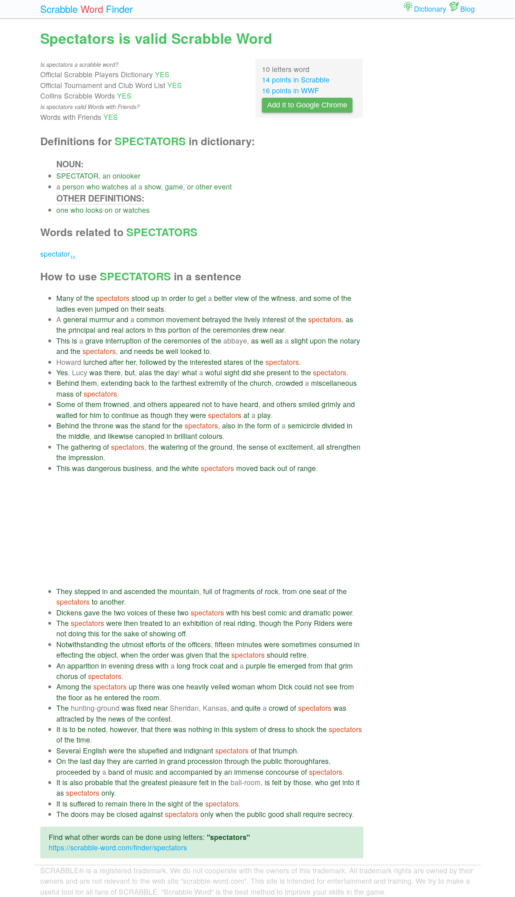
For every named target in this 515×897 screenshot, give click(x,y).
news (116, 719)
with (232, 612)
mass (65, 394)
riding (246, 623)
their (138, 309)
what (189, 372)
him (95, 415)
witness (283, 298)
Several (68, 750)
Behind (67, 383)
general (75, 319)
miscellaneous (334, 383)
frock (200, 665)
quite (253, 708)
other (204, 186)
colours (210, 436)
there (112, 372)
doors (80, 814)
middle (79, 436)
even (85, 309)
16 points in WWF (290, 90)
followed (153, 362)
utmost (133, 644)
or (190, 186)
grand (176, 761)
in (164, 298)
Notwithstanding (82, 644)
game (174, 186)
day (172, 372)
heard (249, 404)
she (259, 372)
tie (272, 665)
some (322, 298)
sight (231, 372)
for (83, 415)
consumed (335, 644)
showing (162, 633)
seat (320, 591)
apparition (83, 665)
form (264, 425)
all (320, 447)
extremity (213, 383)
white (190, 468)
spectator (57, 254)
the (89, 298)
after (116, 362)
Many (65, 298)
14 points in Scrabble (296, 79)
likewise (120, 436)
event (223, 186)
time (83, 739)
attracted (70, 719)
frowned (116, 404)
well (267, 340)
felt (204, 782)
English (95, 750)
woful (213, 372)
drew (260, 330)
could (303, 686)
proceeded (73, 772)
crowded (289, 383)
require (314, 814)
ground (221, 447)
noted (97, 729)
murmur (101, 319)
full (207, 591)
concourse (282, 772)
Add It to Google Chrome (307, 105)
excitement (295, 447)
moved (247, 468)
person (73, 186)
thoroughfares (306, 761)
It (58, 729)
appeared (184, 404)
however (123, 729)
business (137, 468)
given (194, 655)
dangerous (104, 468)
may (98, 814)
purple (256, 665)
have (230, 404)
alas (145, 372)
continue (125, 415)
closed (127, 814)
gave (92, 612)
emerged (292, 665)
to (191, 298)
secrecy (340, 814)
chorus (67, 676)
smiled (309, 404)
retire (298, 655)
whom (266, 686)
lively (252, 319)
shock (305, 729)
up (155, 298)
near (277, 330)
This (63, 340)
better (223, 298)
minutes (249, 644)
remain (116, 803)
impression (85, 457)
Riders (324, 623)
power (342, 612)
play (264, 415)
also (228, 425)
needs (144, 351)
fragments (238, 591)
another (112, 602)
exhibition (198, 623)
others (157, 404)
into (348, 782)
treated (151, 623)
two (119, 612)
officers (199, 644)
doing (77, 633)
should (277, 655)
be (160, 351)
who (93, 186)
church (261, 383)
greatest (154, 782)
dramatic (317, 612)
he (98, 697)
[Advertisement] (209, 529)
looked (191, 351)
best (259, 612)
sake (131, 633)
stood (140, 298)
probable (99, 782)
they (181, 415)
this (160, 330)
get (201, 298)
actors (135, 330)
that (211, 655)
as (349, 319)
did (246, 372)
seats (155, 309)
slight (299, 340)
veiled (220, 686)
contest (159, 719)
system (246, 729)
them (89, 383)
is (74, 340)
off (181, 633)
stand (151, 425)
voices (137, 612)
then (131, 623)
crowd (278, 708)
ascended (139, 591)
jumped (107, 309)
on (109, 210)
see (332, 686)
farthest (184, 383)
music (143, 772)
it (358, 782)
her (131, 362)
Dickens (69, 612)
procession (204, 761)
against (151, 814)
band (116, 772)
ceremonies (231, 330)
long (183, 665)
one (62, 210)
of (79, 298)
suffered (82, 803)
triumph (285, 750)
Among (67, 686)
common (150, 319)
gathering (86, 447)
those (302, 782)
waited (66, 415)
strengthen (343, 447)
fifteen (225, 644)
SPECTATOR (77, 176)
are (128, 761)
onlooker (126, 176)
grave (94, 340)
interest (274, 319)
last (85, 761)
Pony (303, 623)
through (237, 761)
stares (233, 362)
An (60, 665)
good (276, 814)
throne (103, 425)
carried (146, 761)
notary (350, 340)
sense (258, 447)
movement (183, 319)
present (279, 372)
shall (293, 814)
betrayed (216, 319)
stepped (87, 591)
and (305, 298)
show (152, 186)
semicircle (304, 425)
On (61, 761)
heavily (197, 686)
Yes (62, 372)
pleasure (183, 782)
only (107, 793)
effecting (69, 655)
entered (116, 697)
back (142, 383)
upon (318, 340)
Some (65, 404)
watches (115, 186)
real (117, 330)
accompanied (190, 772)
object (107, 655)
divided (333, 425)
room (151, 697)
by (172, 362)
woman (243, 686)
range (306, 468)
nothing (200, 729)
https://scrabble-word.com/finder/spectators (118, 847)
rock (271, 591)
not (207, 404)
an (107, 176)
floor (75, 697)
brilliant (185, 436)
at (133, 186)
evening (121, 665)
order (177, 298)
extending (116, 383)
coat (217, 665)
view (242, 298)
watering (174, 447)
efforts (156, 644)
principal (81, 330)
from (289, 591)
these (166, 612)
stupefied (153, 750)
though (161, 415)
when (129, 655)
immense (249, 772)
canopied (150, 436)
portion (179, 330)
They (64, 591)
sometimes (299, 644)
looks (94, 210)
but (130, 372)
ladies (65, 309)
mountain (184, 591)
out (282, 468)
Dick (285, 686)
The (62, 447)
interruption (123, 340)
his (245, 612)
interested (206, 362)
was (95, 372)
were (198, 415)
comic (277, 612)
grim (346, 665)
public (272, 761)
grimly (331, 404)
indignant (198, 750)
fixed (143, 708)
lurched (95, 362)
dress (145, 665)
